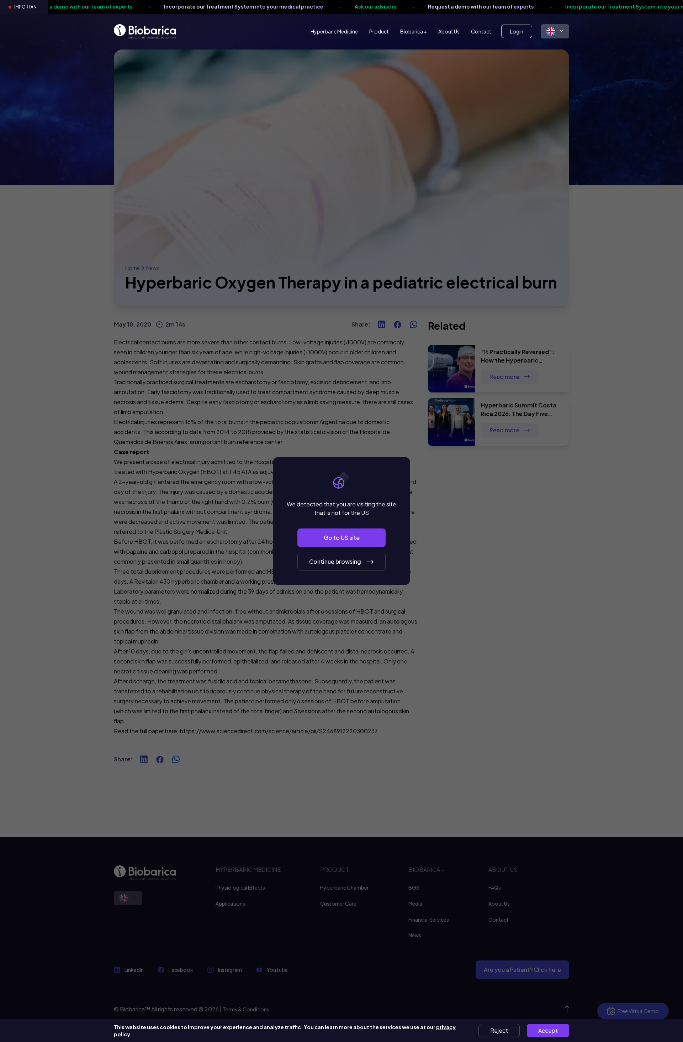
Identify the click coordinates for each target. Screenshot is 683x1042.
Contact (481, 31)
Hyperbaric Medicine (334, 31)
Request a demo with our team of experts (432, 6)
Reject (499, 1030)
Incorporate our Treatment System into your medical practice (194, 6)
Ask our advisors (327, 6)
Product (379, 31)
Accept (548, 1030)
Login (516, 31)
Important (26, 7)
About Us (449, 31)
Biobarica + (413, 31)
